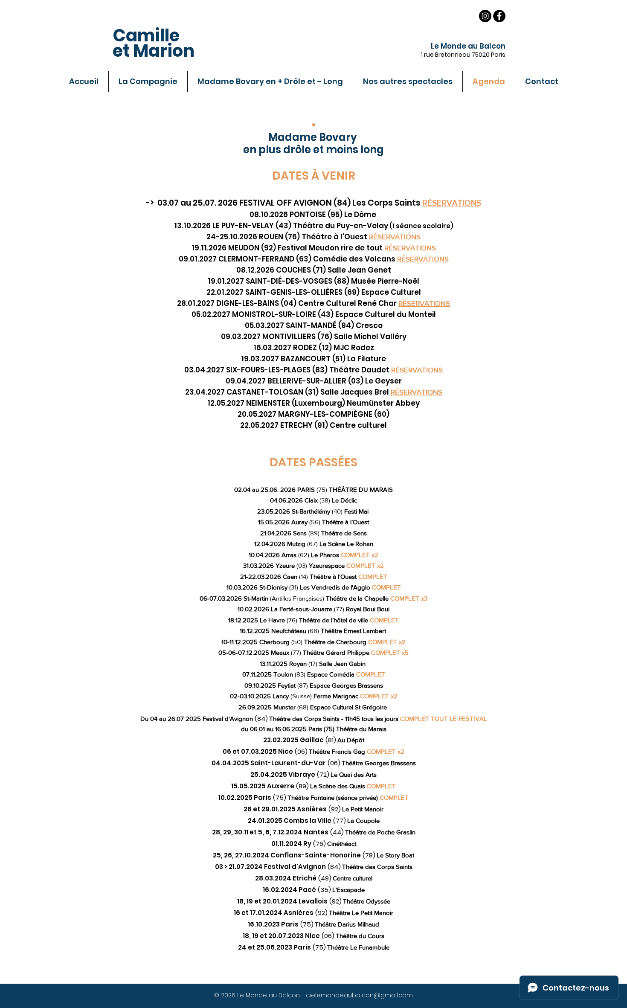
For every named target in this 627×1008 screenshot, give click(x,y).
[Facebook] (499, 16)
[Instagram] (485, 16)
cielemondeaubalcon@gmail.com (359, 995)
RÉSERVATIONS (423, 259)
